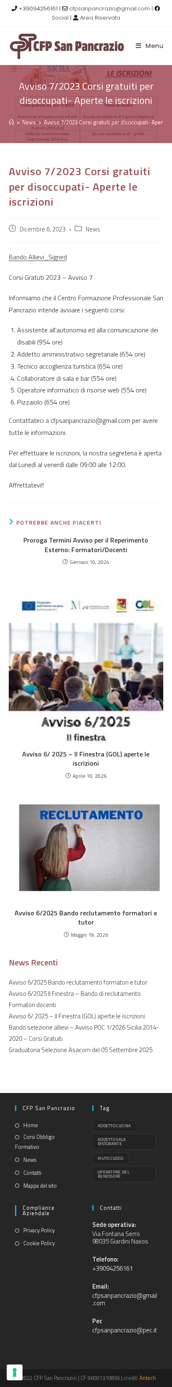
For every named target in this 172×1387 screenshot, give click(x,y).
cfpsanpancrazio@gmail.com (109, 9)
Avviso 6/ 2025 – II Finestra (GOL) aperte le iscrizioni (85, 758)
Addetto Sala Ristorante (112, 1141)
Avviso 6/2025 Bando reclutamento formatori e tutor (86, 917)
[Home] (11, 122)
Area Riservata (100, 18)
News (93, 229)
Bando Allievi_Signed (38, 257)
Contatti (32, 1172)
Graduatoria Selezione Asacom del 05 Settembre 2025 (80, 1050)
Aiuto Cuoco (110, 1158)
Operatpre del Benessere (113, 1174)
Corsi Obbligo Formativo (35, 1142)
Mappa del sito (40, 1185)
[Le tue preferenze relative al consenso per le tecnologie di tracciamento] (15, 1372)
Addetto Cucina (114, 1126)
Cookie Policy (39, 1243)
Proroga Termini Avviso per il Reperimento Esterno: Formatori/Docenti (85, 544)
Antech (147, 1378)
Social (60, 18)
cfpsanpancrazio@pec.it (124, 1330)
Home (30, 1125)
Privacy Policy (39, 1230)
